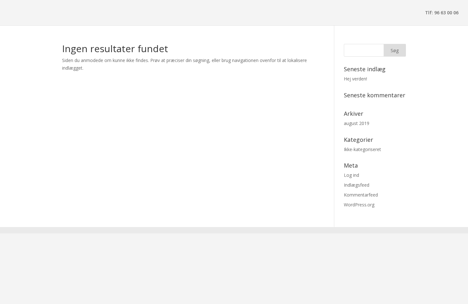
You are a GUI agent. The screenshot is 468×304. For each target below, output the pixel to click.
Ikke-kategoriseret (362, 149)
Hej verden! (355, 79)
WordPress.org (359, 205)
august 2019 (356, 123)
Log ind (351, 175)
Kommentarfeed (361, 195)
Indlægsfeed (356, 185)
